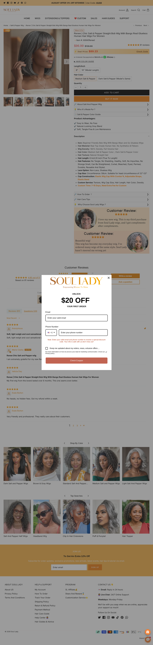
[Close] (109, 278)
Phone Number (51, 327)
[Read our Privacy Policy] (106, 352)
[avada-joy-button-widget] (148, 632)
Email (47, 312)
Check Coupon (76, 361)
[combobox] (51, 332)
